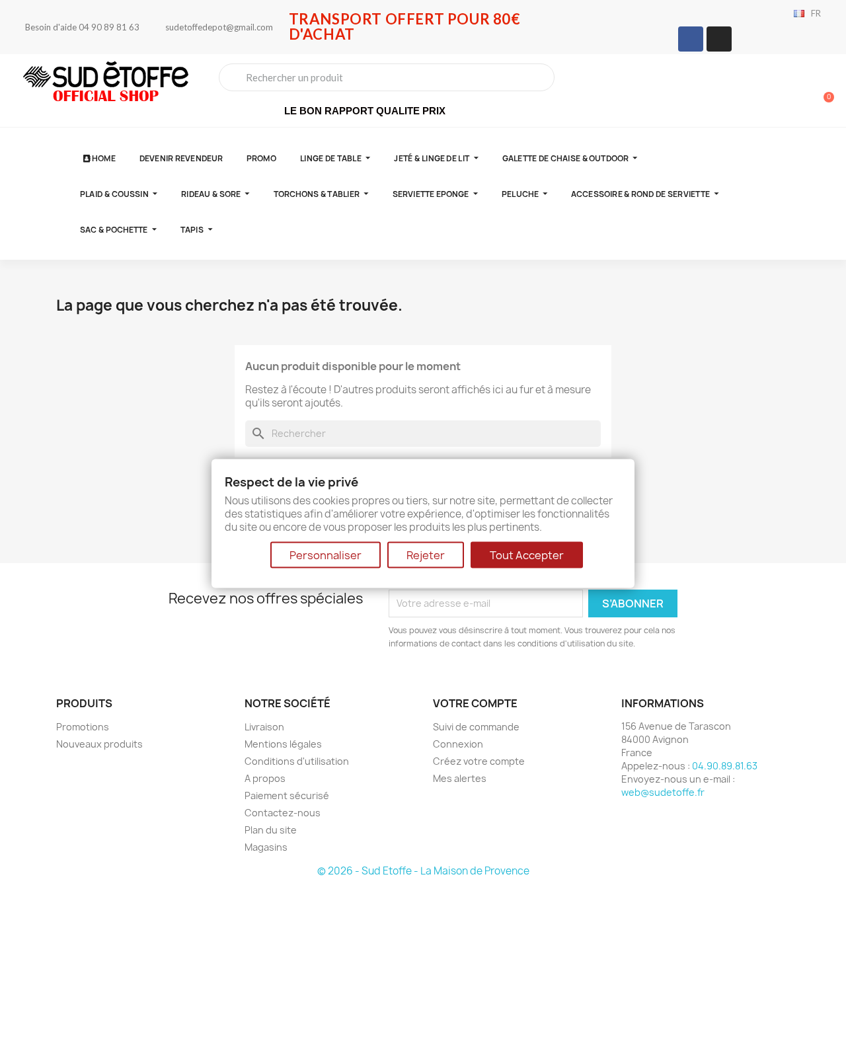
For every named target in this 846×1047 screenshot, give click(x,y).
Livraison (264, 726)
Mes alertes (459, 778)
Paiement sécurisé (287, 795)
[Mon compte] (777, 91)
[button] (823, 90)
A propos (265, 778)
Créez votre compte (479, 761)
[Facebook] (690, 39)
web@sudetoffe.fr (663, 792)
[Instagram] (719, 39)
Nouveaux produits (99, 744)
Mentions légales (283, 744)
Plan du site (271, 830)
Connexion (458, 744)
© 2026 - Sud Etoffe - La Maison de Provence (423, 871)
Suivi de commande (476, 726)
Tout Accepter (527, 554)
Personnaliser (325, 554)
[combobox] (387, 77)
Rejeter (425, 554)
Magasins (266, 847)
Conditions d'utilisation (297, 761)
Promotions (82, 726)
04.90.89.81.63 (724, 765)
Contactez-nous (283, 812)
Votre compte (475, 703)
